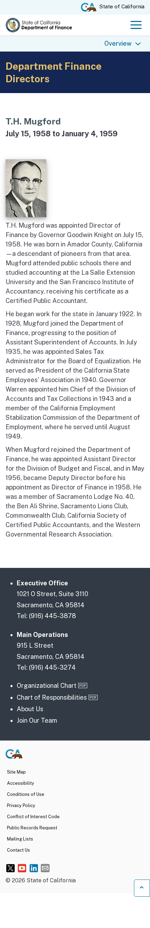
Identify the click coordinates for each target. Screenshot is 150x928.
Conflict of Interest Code (33, 816)
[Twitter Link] (11, 868)
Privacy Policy (21, 805)
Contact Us (18, 850)
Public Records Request (32, 827)
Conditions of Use (25, 794)
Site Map (16, 772)
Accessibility (20, 783)
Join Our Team (37, 720)
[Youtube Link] (22, 868)
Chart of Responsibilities (52, 697)
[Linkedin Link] (34, 868)
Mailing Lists (20, 839)
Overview (118, 43)
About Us (30, 709)
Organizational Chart (46, 685)
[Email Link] (45, 868)
